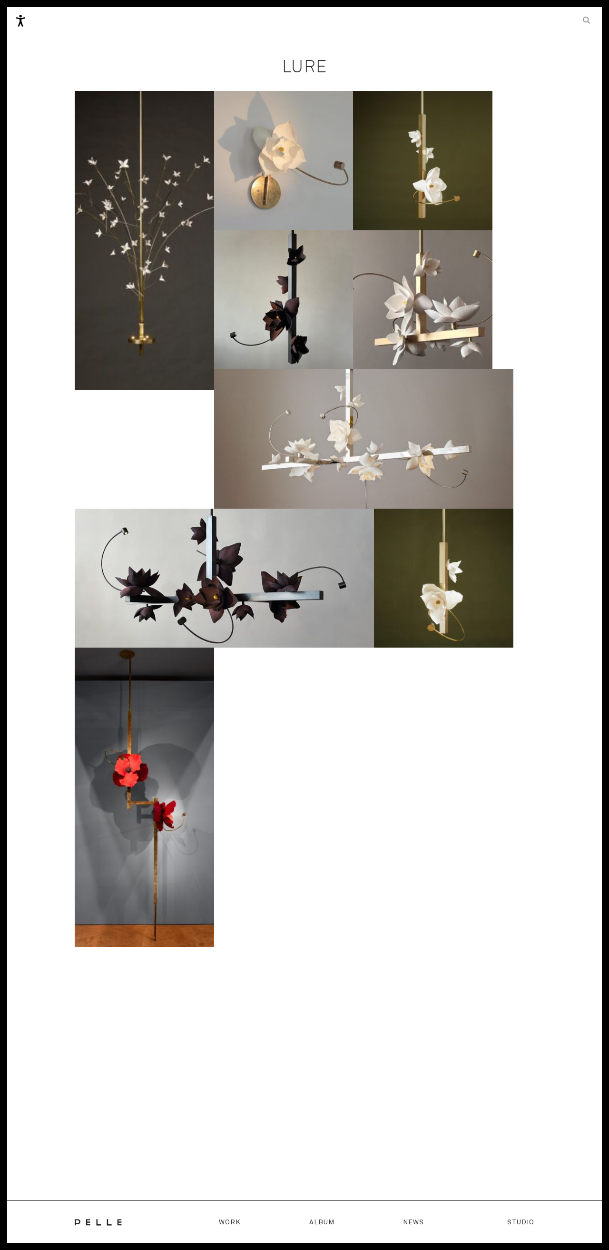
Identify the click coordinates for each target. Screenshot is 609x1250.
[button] (587, 20)
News (413, 1222)
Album (321, 1222)
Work (230, 1222)
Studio (520, 1222)
